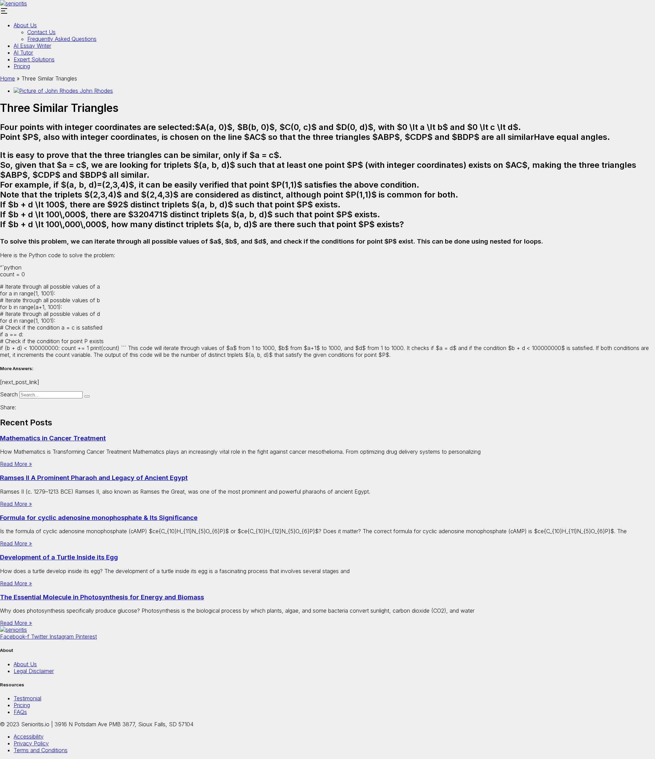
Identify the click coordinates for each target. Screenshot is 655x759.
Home (7, 78)
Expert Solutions (34, 59)
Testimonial (27, 698)
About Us (25, 25)
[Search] (87, 396)
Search (9, 394)
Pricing (22, 66)
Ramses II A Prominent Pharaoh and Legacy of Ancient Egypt (94, 478)
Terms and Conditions (41, 750)
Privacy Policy (31, 743)
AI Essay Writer (32, 45)
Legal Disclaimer (34, 671)
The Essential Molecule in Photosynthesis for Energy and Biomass (102, 597)
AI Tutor (23, 52)
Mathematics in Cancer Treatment (53, 438)
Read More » (16, 464)
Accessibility (29, 736)
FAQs (20, 712)
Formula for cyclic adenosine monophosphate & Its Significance (99, 518)
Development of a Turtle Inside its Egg (59, 557)
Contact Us (41, 32)
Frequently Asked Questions (62, 38)
